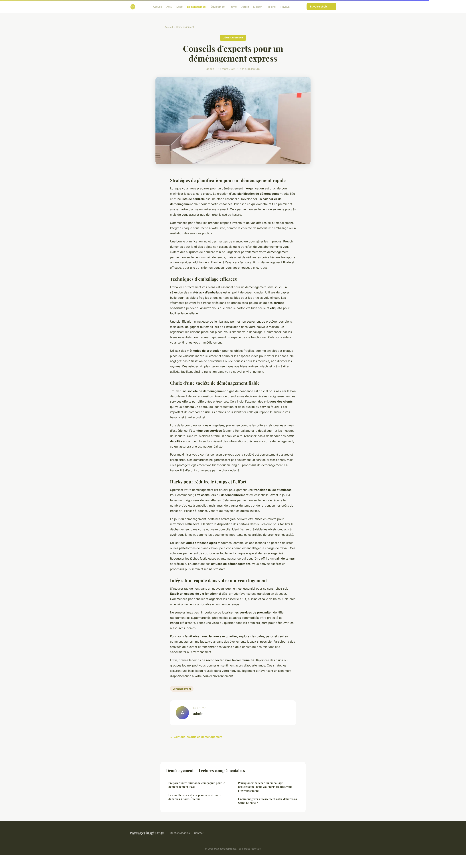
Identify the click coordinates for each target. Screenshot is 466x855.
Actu (169, 6)
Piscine (271, 6)
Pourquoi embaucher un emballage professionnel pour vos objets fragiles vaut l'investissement (265, 787)
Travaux (285, 6)
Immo (233, 6)
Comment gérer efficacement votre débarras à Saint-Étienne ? (267, 801)
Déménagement (196, 6)
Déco (179, 6)
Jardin (245, 6)
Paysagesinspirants (147, 832)
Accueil (157, 6)
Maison (257, 6)
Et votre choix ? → (321, 6)
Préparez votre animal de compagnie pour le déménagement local (196, 785)
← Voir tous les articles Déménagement (196, 737)
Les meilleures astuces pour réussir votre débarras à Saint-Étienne (194, 797)
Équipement (218, 6)
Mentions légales (180, 832)
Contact (199, 832)
